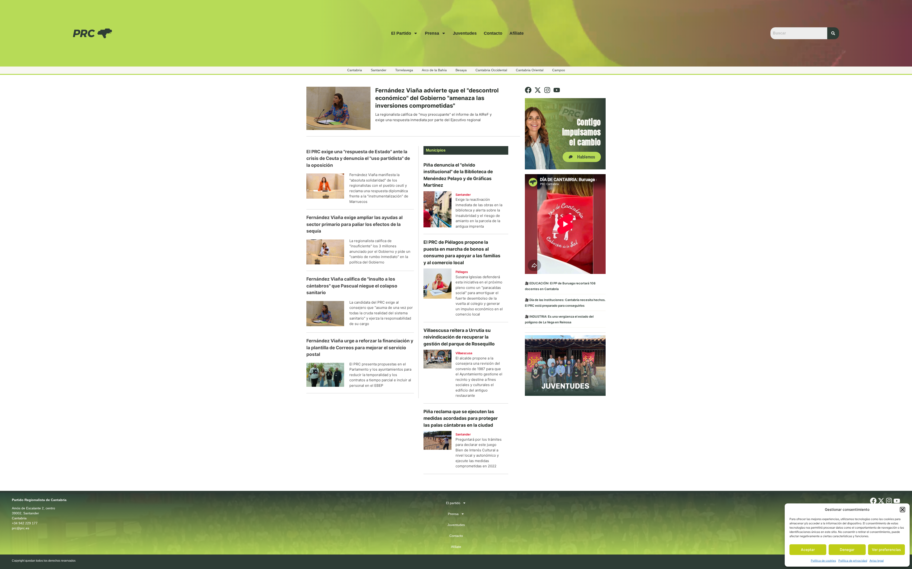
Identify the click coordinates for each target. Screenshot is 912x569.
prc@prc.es (20, 528)
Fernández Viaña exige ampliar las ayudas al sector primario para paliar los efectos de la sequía (354, 224)
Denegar (847, 549)
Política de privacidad (852, 560)
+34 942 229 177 (25, 523)
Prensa (432, 33)
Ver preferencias (886, 549)
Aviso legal (876, 560)
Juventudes (465, 33)
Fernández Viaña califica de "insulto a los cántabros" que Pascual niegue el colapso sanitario (351, 285)
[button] (902, 509)
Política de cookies (823, 560)
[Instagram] (547, 90)
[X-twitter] (537, 90)
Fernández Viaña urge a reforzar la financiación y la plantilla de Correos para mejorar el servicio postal (359, 347)
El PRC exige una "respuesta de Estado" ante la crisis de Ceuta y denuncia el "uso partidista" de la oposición (358, 158)
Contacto (493, 33)
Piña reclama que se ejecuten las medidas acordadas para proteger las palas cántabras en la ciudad (460, 418)
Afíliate (516, 33)
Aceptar (808, 549)
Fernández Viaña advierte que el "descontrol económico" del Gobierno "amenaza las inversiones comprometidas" (437, 98)
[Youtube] (556, 90)
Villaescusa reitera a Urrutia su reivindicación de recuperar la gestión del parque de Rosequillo (459, 337)
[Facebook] (528, 90)
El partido (401, 33)
